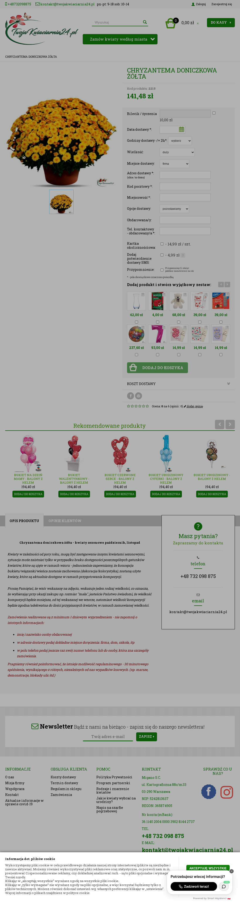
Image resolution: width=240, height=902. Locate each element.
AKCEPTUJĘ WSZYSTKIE (208, 868)
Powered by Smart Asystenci (212, 898)
